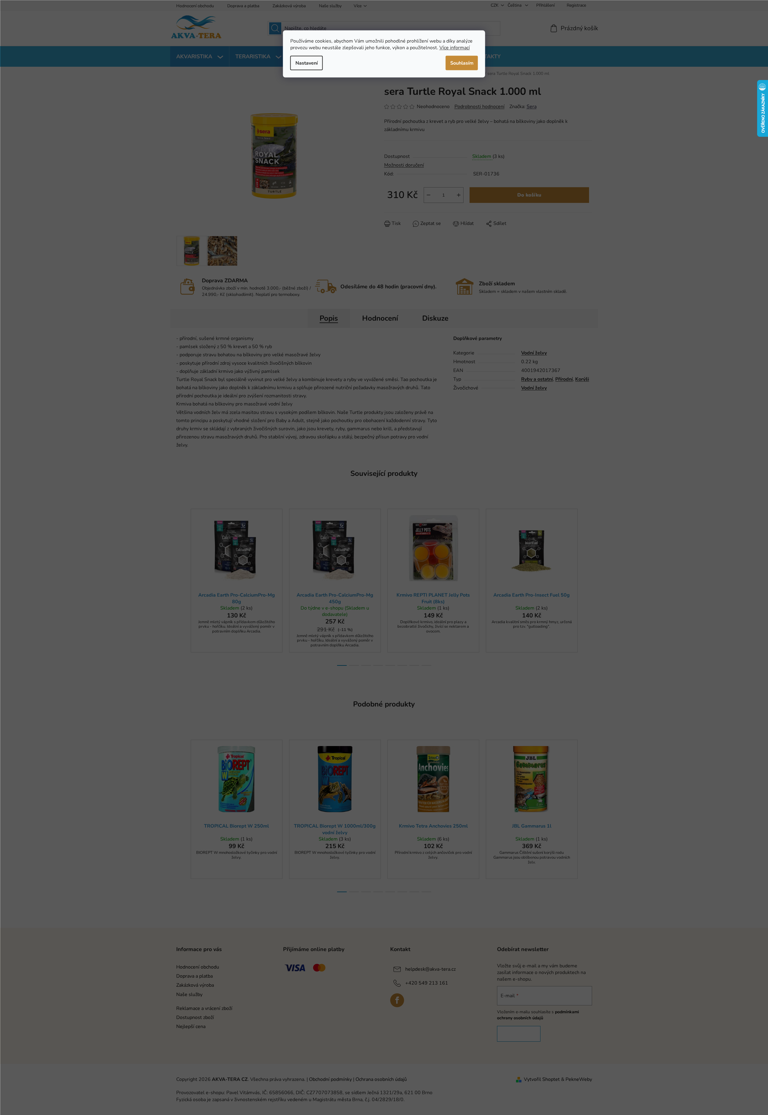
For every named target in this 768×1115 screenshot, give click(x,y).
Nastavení (306, 62)
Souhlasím (461, 62)
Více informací (454, 47)
